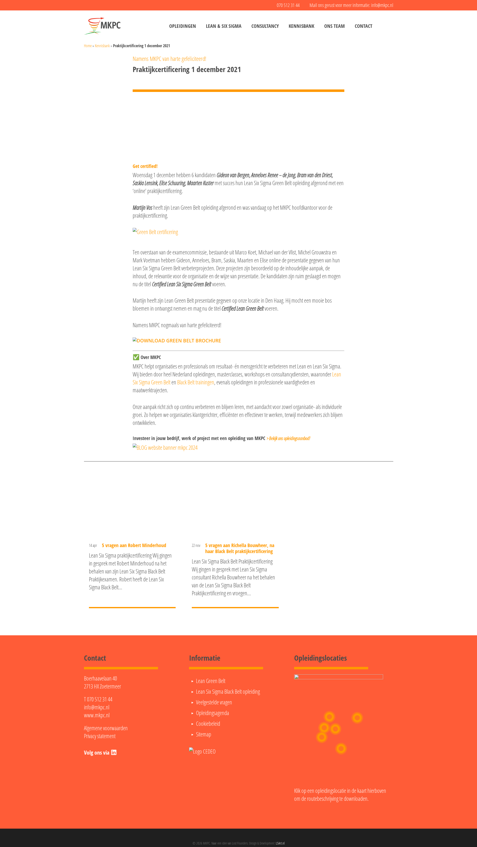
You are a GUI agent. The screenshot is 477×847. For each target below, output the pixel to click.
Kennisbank (102, 45)
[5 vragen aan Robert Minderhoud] (132, 540)
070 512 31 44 (99, 699)
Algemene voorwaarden (106, 728)
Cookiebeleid (208, 723)
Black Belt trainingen (195, 382)
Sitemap (203, 734)
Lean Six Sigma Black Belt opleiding (228, 691)
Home (88, 45)
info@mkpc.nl (96, 707)
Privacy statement (100, 736)
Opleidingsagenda (212, 713)
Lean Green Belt (210, 681)
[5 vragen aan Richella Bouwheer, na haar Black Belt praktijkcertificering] (235, 540)
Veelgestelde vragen (214, 702)
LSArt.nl (280, 843)
